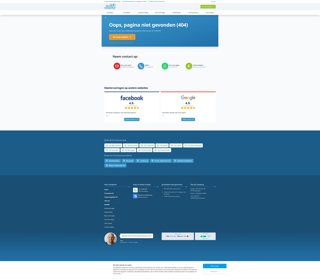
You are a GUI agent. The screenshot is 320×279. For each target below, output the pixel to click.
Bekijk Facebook (131, 119)
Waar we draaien (109, 216)
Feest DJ (107, 201)
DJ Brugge (130, 150)
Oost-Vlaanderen (162, 160)
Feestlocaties (108, 212)
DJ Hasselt (148, 145)
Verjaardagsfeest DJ (110, 197)
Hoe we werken (109, 219)
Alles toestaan (215, 266)
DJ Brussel (132, 145)
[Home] (110, 7)
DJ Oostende (163, 150)
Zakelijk (107, 204)
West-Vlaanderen (116, 165)
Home (106, 189)
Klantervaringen (109, 208)
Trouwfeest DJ (109, 193)
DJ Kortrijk (146, 150)
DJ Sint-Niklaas (194, 145)
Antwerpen (114, 160)
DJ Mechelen (114, 145)
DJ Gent (177, 145)
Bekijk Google (187, 119)
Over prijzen (108, 223)
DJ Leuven (113, 150)
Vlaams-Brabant (184, 160)
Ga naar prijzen (109, 227)
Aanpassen (213, 271)
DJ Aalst (163, 145)
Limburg (143, 160)
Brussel (129, 160)
